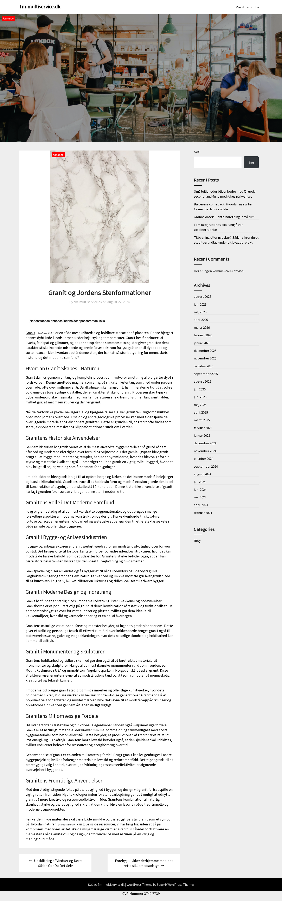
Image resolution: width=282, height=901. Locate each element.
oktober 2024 (203, 458)
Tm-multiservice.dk (39, 6)
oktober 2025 (203, 366)
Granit (30, 332)
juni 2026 (200, 304)
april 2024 (201, 505)
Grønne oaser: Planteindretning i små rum (224, 217)
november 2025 (205, 358)
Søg (197, 151)
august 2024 (202, 474)
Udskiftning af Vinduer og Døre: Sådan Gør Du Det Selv (58, 863)
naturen (50, 824)
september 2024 (206, 466)
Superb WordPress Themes (175, 884)
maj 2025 (200, 404)
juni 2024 (200, 489)
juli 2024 (200, 481)
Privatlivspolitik (247, 7)
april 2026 (201, 319)
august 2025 (202, 381)
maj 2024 (200, 497)
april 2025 (201, 412)
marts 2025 (202, 420)
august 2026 (202, 296)
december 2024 (205, 443)
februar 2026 (203, 335)
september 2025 (206, 373)
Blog (197, 540)
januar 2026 (202, 343)
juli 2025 (200, 389)
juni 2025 (200, 397)
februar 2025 (203, 428)
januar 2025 (202, 435)
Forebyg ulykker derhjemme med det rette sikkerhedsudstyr (144, 863)
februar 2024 (203, 512)
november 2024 (205, 451)
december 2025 (205, 350)
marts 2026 (202, 327)
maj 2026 (200, 312)
